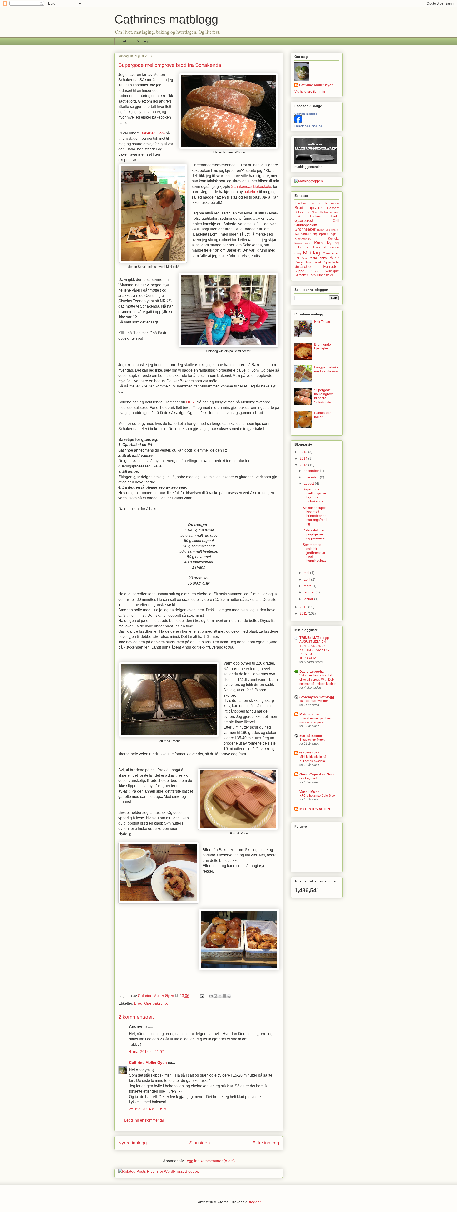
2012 (304, 607)
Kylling (333, 243)
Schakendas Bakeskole (251, 186)
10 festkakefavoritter (313, 701)
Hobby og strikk (326, 229)
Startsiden (199, 1142)
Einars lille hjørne (322, 212)
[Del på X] (220, 996)
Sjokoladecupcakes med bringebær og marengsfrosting (315, 516)
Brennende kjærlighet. (322, 346)
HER (190, 402)
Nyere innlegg (132, 1142)
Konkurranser (302, 243)
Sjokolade (331, 262)
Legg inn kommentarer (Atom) (210, 1161)
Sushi (314, 271)
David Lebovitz (311, 671)
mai (307, 573)
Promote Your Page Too (308, 125)
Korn (168, 1003)
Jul (296, 234)
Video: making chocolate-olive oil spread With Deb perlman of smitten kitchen (317, 679)
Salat (317, 262)
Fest (336, 212)
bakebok (251, 192)
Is (338, 229)
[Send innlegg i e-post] (201, 996)
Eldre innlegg (265, 1142)
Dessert (333, 208)
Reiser (298, 262)
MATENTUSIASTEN (314, 809)
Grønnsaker (305, 229)
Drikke (298, 212)
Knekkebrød (302, 238)
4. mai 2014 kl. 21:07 (146, 1052)
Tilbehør (323, 275)
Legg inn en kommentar (144, 1120)
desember (312, 470)
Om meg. (142, 41)
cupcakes (315, 207)
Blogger (254, 1202)
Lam (307, 247)
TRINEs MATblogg (314, 638)
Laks (298, 247)
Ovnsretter (331, 253)
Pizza (323, 258)
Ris (308, 262)
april (307, 579)
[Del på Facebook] (224, 996)
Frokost (316, 216)
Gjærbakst (153, 1003)
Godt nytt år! (308, 778)
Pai (296, 258)
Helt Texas (322, 321)
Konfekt (333, 238)
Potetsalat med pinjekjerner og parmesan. (315, 534)
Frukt (335, 216)
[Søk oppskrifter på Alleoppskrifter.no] (308, 181)
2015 (304, 452)
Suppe (299, 271)
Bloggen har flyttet (312, 739)
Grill (336, 221)
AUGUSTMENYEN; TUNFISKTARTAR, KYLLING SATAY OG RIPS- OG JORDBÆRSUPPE (314, 650)
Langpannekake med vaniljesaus (326, 369)
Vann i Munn (309, 792)
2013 (304, 465)
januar (309, 599)
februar (310, 592)
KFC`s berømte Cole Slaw (317, 795)
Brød (138, 1003)
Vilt (331, 275)
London (334, 247)
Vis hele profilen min (309, 91)
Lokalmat (319, 247)
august (309, 483)
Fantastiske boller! (323, 415)
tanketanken (309, 753)
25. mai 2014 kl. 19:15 (147, 1109)
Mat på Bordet (310, 736)
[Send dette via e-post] (211, 996)
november (312, 477)
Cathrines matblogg (166, 19)
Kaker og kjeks (314, 234)
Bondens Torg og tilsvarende (316, 203)
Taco (312, 275)
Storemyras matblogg (316, 697)
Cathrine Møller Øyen (148, 1063)
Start (122, 41)
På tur (334, 258)
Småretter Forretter (316, 266)
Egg (307, 212)
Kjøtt (334, 234)
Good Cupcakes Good (317, 774)
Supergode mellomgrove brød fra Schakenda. (324, 396)
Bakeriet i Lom (152, 133)
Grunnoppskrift (305, 225)
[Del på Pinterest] (229, 996)
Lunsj (297, 253)
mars (308, 586)
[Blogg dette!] (215, 996)
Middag (311, 253)
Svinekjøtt (332, 271)
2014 (304, 458)
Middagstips (309, 714)
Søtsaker (301, 275)
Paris (304, 258)
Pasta (312, 258)
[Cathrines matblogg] (298, 122)
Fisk (297, 216)
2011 (304, 613)
